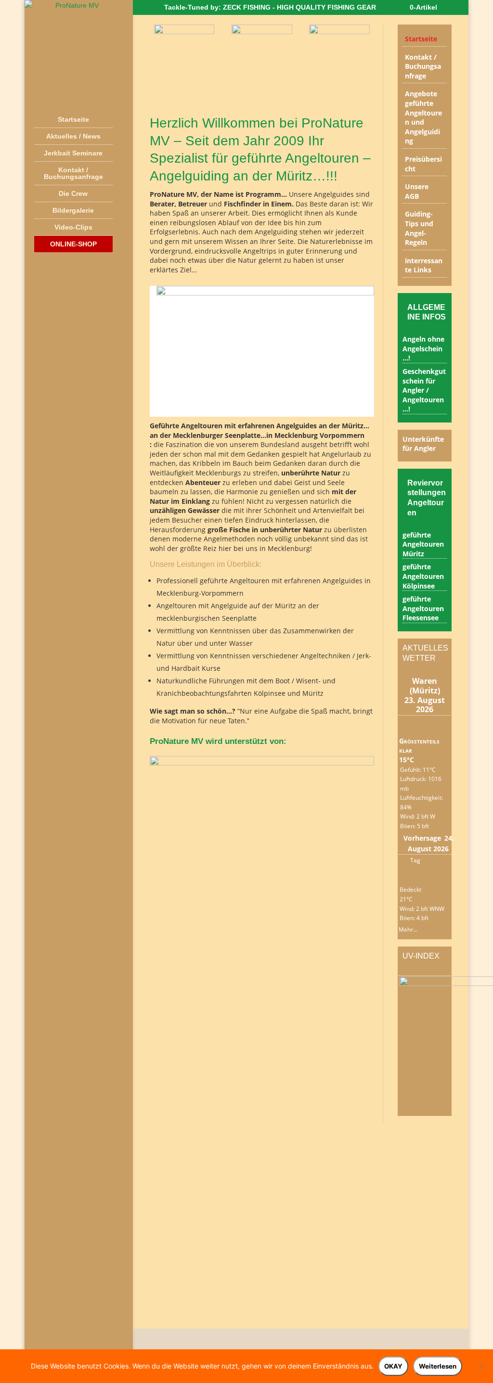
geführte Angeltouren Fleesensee (423, 608)
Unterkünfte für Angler (423, 444)
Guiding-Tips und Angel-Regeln (419, 228)
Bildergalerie (73, 210)
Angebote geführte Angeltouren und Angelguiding (423, 117)
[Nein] (481, 1366)
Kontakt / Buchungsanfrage (73, 173)
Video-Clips (73, 227)
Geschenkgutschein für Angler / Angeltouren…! (424, 390)
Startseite (73, 119)
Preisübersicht (423, 163)
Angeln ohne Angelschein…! (423, 348)
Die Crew (73, 193)
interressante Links (423, 265)
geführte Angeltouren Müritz (423, 544)
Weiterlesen (437, 1366)
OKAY (393, 1366)
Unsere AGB (416, 191)
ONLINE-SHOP (73, 244)
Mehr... (408, 927)
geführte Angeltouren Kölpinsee (423, 576)
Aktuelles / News (73, 136)
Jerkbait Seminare (73, 153)
